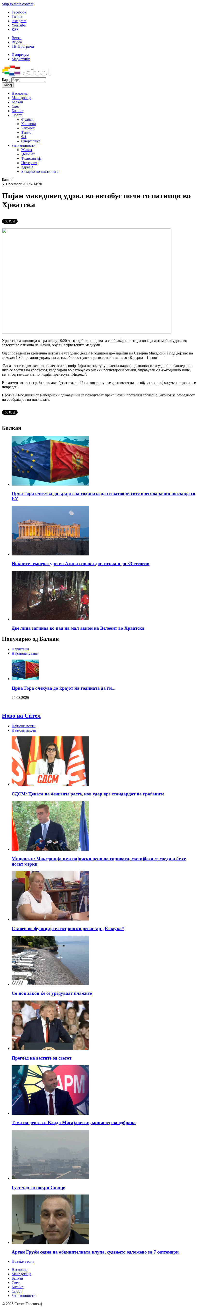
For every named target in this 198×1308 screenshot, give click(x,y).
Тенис (26, 132)
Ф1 (23, 137)
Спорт (17, 115)
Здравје (27, 167)
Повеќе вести (23, 1261)
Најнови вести (23, 726)
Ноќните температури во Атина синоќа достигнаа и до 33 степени (80, 563)
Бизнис (17, 111)
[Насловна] (26, 75)
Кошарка (28, 124)
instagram (19, 21)
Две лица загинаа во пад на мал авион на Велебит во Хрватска (78, 628)
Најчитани (20, 649)
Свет (16, 106)
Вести (16, 38)
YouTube (19, 25)
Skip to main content (17, 4)
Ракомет (28, 128)
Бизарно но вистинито (39, 171)
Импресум (20, 55)
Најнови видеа (24, 730)
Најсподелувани (25, 653)
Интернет (29, 163)
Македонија (21, 98)
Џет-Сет (28, 154)
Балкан (17, 102)
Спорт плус (30, 141)
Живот (26, 150)
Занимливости (23, 145)
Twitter (17, 16)
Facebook (19, 12)
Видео (17, 42)
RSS (15, 29)
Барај (6, 80)
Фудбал (27, 119)
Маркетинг (21, 59)
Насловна (20, 93)
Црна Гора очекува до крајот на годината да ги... (63, 688)
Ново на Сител (21, 716)
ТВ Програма (23, 46)
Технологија (31, 158)
